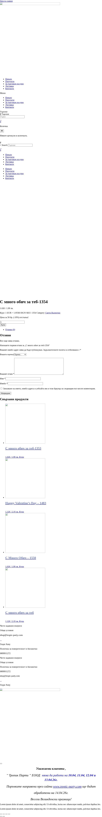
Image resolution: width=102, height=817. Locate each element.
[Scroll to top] (1, 763)
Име (2, 378)
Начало (8, 79)
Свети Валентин (52, 313)
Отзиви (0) (10, 329)
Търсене (3, 112)
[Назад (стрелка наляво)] (1, 816)
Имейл (4, 383)
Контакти (9, 88)
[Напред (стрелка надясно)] (4, 816)
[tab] (53, 329)
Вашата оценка (7, 354)
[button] (51, 93)
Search (4, 145)
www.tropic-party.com (67, 786)
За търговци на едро (14, 84)
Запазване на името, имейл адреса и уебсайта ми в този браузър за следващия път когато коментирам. (49, 388)
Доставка (9, 86)
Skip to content (6, 1)
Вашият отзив (7, 374)
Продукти (9, 81)
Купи (3, 325)
